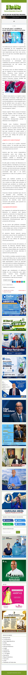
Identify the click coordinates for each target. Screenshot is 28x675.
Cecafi (4, 660)
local (15, 25)
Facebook (8, 520)
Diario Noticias (7, 644)
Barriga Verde (6, 637)
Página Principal (7, 291)
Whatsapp (8, 524)
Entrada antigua (22, 290)
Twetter (19, 520)
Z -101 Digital (6, 653)
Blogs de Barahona (8, 657)
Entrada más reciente (9, 290)
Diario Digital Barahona (9, 641)
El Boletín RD (6, 651)
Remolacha (6, 655)
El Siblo (5, 643)
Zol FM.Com (6, 650)
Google (5, 648)
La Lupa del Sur (7, 639)
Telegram (20, 524)
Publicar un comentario (9, 287)
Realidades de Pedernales (9, 662)
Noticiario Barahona (8, 646)
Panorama (5, 659)
